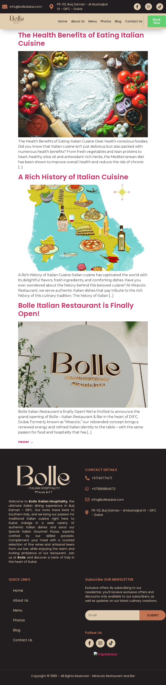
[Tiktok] (159, 6)
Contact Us (133, 21)
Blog (118, 21)
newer (26, 441)
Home (62, 21)
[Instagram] (148, 6)
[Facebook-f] (137, 6)
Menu (92, 21)
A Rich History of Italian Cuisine (73, 177)
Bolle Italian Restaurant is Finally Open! (76, 309)
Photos (106, 21)
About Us (78, 21)
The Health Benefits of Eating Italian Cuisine (81, 39)
